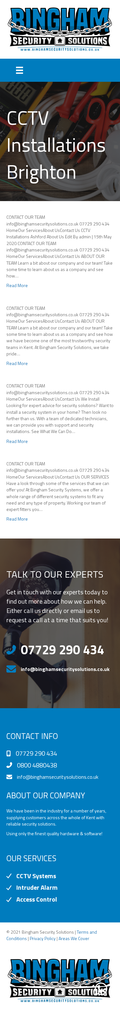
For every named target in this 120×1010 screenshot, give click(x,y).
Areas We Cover (74, 938)
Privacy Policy (43, 938)
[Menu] (19, 70)
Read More (17, 285)
